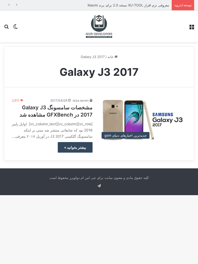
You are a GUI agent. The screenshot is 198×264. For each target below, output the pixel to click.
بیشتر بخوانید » (75, 147)
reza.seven (81, 100)
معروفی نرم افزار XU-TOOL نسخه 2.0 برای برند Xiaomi (128, 5)
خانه (111, 57)
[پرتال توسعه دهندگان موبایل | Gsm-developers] (99, 26)
